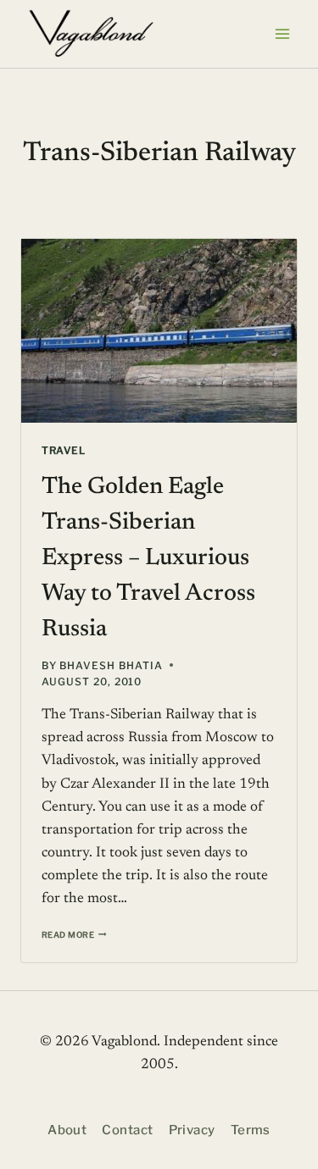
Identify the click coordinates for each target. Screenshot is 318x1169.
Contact (127, 1130)
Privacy (192, 1130)
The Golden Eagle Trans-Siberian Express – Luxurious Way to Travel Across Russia (148, 558)
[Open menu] (282, 33)
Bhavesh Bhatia (110, 665)
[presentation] (159, 331)
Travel (64, 451)
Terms (251, 1130)
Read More (74, 934)
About (66, 1130)
